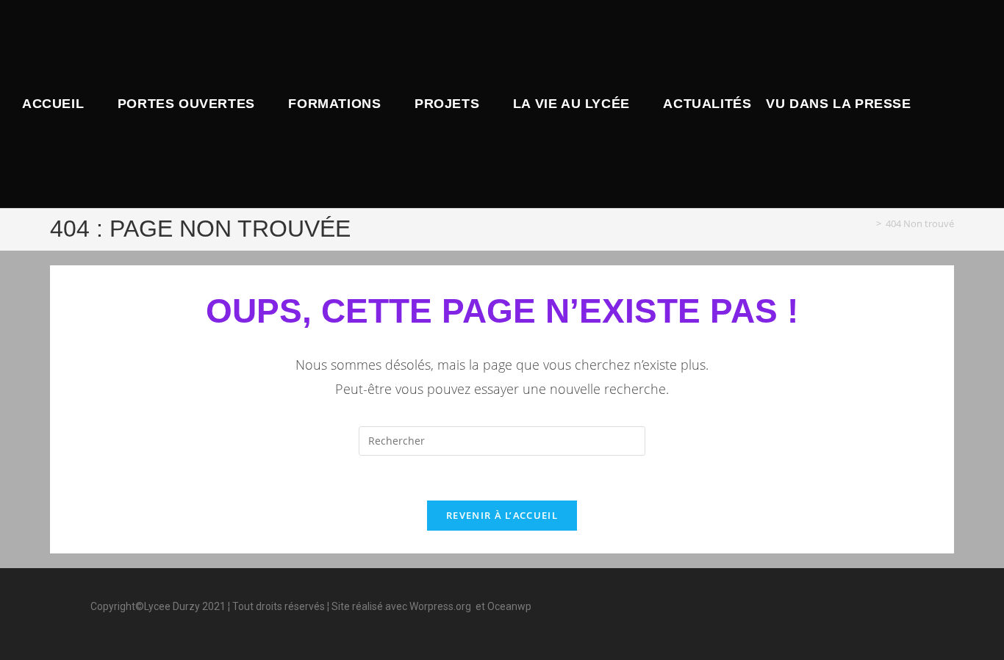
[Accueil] (868, 223)
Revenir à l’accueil (502, 515)
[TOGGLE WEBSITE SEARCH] (931, 103)
